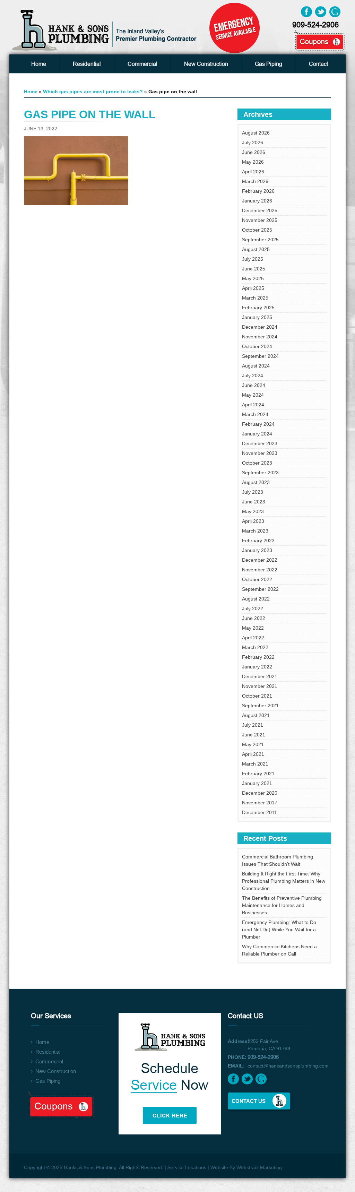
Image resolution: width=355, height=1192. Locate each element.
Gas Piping (268, 64)
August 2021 (256, 715)
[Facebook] (306, 11)
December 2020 (259, 793)
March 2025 (255, 298)
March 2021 (255, 764)
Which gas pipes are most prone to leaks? (93, 91)
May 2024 (253, 395)
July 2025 (252, 259)
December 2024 (259, 327)
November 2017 (259, 802)
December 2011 (259, 812)
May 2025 (253, 278)
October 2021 (257, 696)
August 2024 (256, 366)
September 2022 (260, 589)
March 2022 (255, 647)
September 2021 (260, 705)
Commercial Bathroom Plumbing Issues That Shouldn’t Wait (277, 860)
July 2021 (252, 725)
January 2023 (257, 550)
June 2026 (253, 152)
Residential (87, 64)
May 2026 (253, 162)
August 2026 (256, 133)
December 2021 (259, 676)
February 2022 (258, 657)
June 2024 (253, 385)
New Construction (206, 64)
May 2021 (253, 744)
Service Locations (186, 1167)
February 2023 (258, 540)
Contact (318, 64)
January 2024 (257, 434)
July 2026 (252, 142)
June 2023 (253, 501)
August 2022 (256, 599)
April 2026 (253, 171)
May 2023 (253, 511)
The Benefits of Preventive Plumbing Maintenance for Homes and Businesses (282, 905)
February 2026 (258, 191)
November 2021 (259, 686)
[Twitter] (320, 11)
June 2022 (253, 618)
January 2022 (257, 667)
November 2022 (259, 569)
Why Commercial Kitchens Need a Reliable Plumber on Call (279, 950)
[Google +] (334, 11)
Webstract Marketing (259, 1167)
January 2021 (257, 783)
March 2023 (255, 531)
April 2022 (253, 637)
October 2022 (257, 579)
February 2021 (258, 773)
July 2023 (252, 492)
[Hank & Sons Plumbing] (105, 30)
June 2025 (253, 268)
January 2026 (257, 201)
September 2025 (260, 239)
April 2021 (253, 754)
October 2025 (257, 230)
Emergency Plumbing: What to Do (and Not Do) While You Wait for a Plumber (279, 929)
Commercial (142, 64)
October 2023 (257, 463)
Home (38, 64)
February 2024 (258, 424)
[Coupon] (312, 35)
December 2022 (259, 560)
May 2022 (253, 628)
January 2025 (257, 317)
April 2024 (253, 404)
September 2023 (260, 472)
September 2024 (260, 356)
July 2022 (252, 608)
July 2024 (252, 375)
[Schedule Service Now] (171, 1069)
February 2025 (258, 307)
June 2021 (253, 734)
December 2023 (259, 443)
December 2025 (259, 210)
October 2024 (257, 346)
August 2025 (256, 249)
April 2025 (253, 288)
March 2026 (255, 181)
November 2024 (259, 336)
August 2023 (256, 482)
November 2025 (259, 220)
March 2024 (255, 414)
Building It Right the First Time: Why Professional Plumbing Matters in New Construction (283, 881)
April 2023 (253, 521)
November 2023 (259, 453)
